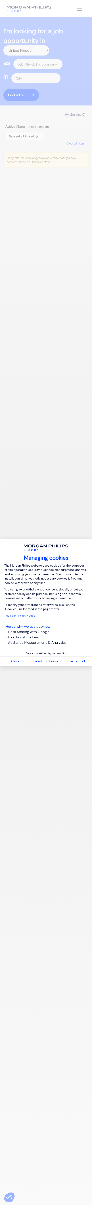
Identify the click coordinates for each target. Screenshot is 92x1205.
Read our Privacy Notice (19, 615)
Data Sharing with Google (29, 631)
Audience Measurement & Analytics (37, 642)
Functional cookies (23, 637)
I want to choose (46, 661)
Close (15, 661)
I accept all (77, 661)
